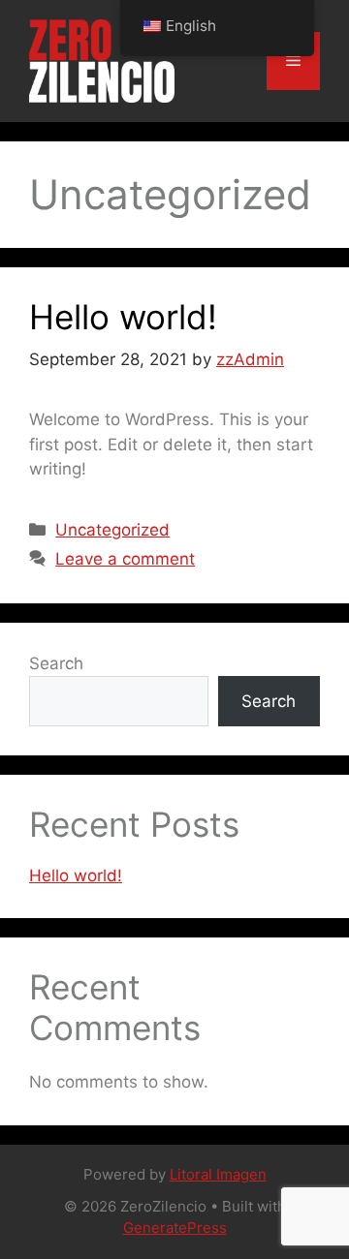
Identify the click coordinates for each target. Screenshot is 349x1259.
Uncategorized (112, 529)
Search (56, 663)
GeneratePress (175, 1227)
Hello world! (123, 316)
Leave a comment (125, 558)
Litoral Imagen (218, 1174)
